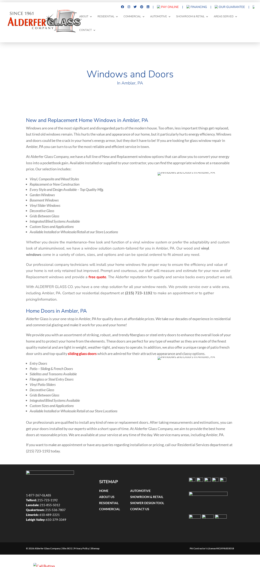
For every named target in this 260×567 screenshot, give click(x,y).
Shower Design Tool (147, 503)
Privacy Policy (81, 548)
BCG (69, 548)
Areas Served (224, 16)
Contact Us (139, 509)
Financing (198, 7)
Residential (106, 16)
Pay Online (169, 7)
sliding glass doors (82, 353)
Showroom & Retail (190, 16)
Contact (85, 30)
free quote (97, 277)
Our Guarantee (231, 7)
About (83, 16)
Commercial (132, 16)
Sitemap (95, 548)
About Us (106, 497)
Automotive (158, 16)
